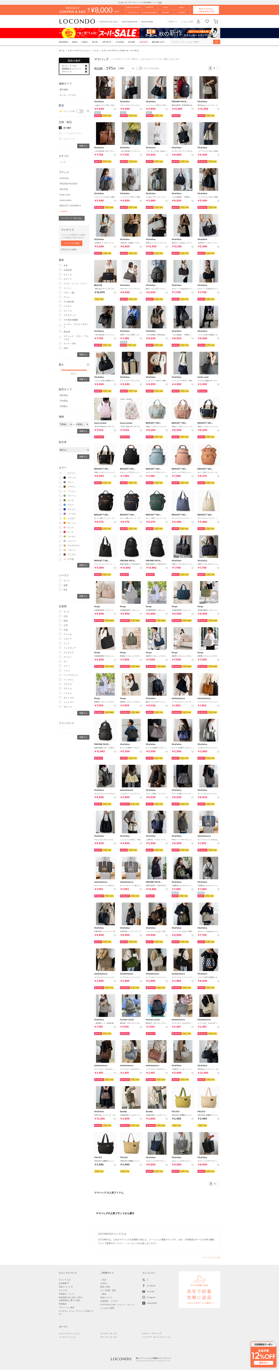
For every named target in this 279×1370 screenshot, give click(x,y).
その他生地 (68, 301)
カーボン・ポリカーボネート (76, 325)
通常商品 (64, 395)
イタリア (67, 639)
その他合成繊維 (70, 319)
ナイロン (67, 306)
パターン (71, 550)
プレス (62, 1290)
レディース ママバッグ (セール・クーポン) (120, 50)
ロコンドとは (64, 1279)
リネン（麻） (69, 292)
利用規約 (63, 1304)
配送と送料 (105, 1287)
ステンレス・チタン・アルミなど (76, 337)
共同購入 (64, 406)
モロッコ (67, 706)
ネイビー (71, 509)
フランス (67, 688)
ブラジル (67, 684)
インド (66, 643)
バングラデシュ (70, 675)
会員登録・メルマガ (109, 1301)
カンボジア (68, 652)
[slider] (60, 370)
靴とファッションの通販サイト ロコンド (77, 21)
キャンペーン (206, 9)
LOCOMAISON (129, 21)
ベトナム (67, 693)
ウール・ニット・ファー (75, 283)
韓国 (65, 620)
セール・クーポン (69, 66)
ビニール (67, 310)
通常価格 (64, 89)
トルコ (66, 670)
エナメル (67, 274)
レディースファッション (78, 50)
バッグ (95, 50)
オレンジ (71, 523)
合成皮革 (67, 270)
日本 (65, 616)
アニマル (71, 554)
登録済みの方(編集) (69, 249)
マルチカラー (73, 545)
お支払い (104, 1283)
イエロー (71, 518)
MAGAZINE (152, 1303)
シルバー (71, 541)
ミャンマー (68, 702)
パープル (71, 513)
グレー (70, 482)
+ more (63, 211)
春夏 (65, 585)
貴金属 (66, 331)
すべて (66, 580)
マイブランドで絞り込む (71, 218)
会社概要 (63, 1283)
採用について (64, 1287)
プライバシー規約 (66, 1307)
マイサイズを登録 (71, 243)
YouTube (150, 1291)
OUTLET (109, 21)
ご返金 (103, 1294)
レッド (70, 532)
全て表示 (67, 128)
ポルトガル (68, 697)
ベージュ (71, 491)
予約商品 (64, 400)
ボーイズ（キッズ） (109, 1337)
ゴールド (71, 536)
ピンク (70, 527)
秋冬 (65, 589)
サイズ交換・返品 (108, 1290)
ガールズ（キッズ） (109, 1333)
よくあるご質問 (187, 22)
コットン (67, 288)
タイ (65, 661)
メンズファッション (67, 1337)
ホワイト (71, 473)
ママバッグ (67, 71)
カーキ (70, 500)
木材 (65, 348)
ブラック (71, 477)
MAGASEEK (147, 21)
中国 (65, 629)
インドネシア (69, 648)
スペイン (67, 657)
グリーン (71, 495)
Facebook (151, 1285)
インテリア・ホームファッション (156, 1337)
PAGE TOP (211, 1257)
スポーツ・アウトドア (151, 1333)
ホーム (62, 50)
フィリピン (68, 679)
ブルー (70, 504)
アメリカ (67, 634)
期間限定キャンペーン (71, 69)
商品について (106, 1297)
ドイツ (66, 666)
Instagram (151, 1297)
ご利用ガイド (172, 22)
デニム (66, 297)
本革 (65, 265)
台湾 (65, 625)
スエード (67, 279)
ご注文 (103, 1279)
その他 (70, 559)
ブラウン (71, 486)
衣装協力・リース (66, 1294)
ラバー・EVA (69, 343)
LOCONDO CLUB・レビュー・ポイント (117, 1304)
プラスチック (69, 315)
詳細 (160, 2)
